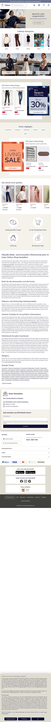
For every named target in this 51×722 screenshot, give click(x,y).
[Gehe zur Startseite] (7, 5)
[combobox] (21, 5)
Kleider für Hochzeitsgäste (12, 378)
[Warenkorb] (48, 5)
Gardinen (35, 129)
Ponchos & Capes (29, 373)
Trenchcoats (24, 368)
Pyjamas (10, 368)
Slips (36, 373)
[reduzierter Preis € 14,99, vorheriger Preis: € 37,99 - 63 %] (31, 154)
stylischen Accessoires (8, 264)
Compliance (43, 497)
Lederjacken (29, 370)
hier (6, 686)
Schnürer (37, 368)
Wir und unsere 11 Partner (7, 678)
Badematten (27, 129)
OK (38, 719)
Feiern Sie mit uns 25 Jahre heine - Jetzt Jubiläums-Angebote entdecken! (25, 1)
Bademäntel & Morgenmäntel (27, 371)
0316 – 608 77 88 (32, 440)
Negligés (12, 376)
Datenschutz (22, 497)
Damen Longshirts (24, 380)
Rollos (40, 375)
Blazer (13, 292)
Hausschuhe (43, 368)
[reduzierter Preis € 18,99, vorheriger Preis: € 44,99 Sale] (43, 154)
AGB (17, 497)
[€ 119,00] (35, 194)
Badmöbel (34, 322)
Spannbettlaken (5, 376)
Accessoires (5, 368)
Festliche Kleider (40, 376)
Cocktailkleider (23, 294)
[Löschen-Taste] (25, 5)
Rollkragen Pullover (15, 371)
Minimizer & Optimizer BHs (18, 375)
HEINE (3, 452)
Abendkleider (7, 266)
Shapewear (4, 370)
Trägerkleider (8, 380)
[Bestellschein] (39, 5)
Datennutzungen (43, 678)
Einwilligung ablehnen (10, 719)
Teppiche (43, 129)
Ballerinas (23, 370)
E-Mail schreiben (8, 439)
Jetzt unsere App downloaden (25, 469)
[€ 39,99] (8, 194)
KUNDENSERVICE (7, 448)
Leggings (7, 371)
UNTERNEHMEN (6, 457)
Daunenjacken (16, 368)
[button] (2, 5)
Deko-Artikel (11, 370)
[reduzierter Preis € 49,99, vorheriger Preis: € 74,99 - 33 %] (7, 98)
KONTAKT (4, 434)
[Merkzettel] (43, 5)
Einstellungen (24, 719)
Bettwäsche (8, 129)
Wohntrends (20, 269)
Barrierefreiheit (30, 497)
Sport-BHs (8, 375)
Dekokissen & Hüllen (38, 370)
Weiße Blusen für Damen (37, 378)
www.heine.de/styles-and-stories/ (12, 362)
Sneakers (17, 370)
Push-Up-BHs (39, 371)
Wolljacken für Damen (24, 378)
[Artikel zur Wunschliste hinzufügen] (11, 92)
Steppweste (32, 376)
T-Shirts (22, 373)
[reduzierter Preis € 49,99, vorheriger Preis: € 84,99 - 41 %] (20, 98)
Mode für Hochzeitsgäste (31, 375)
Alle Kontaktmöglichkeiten (11, 443)
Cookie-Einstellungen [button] (25, 501)
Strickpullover (16, 380)
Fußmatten (17, 129)
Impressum (37, 497)
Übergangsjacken (15, 373)
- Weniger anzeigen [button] (6, 383)
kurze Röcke (45, 375)
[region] (25, 698)
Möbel (25, 133)
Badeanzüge (31, 368)
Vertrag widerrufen (10, 497)
